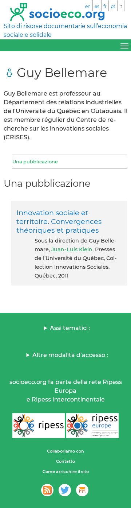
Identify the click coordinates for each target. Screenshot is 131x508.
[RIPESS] (38, 425)
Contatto (65, 461)
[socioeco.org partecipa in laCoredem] (82, 490)
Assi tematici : (70, 328)
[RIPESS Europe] (92, 425)
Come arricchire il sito (66, 471)
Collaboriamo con (65, 451)
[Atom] (47, 490)
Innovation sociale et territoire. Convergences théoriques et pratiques (59, 221)
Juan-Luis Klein (71, 249)
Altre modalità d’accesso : (70, 355)
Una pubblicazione (35, 161)
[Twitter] (65, 490)
